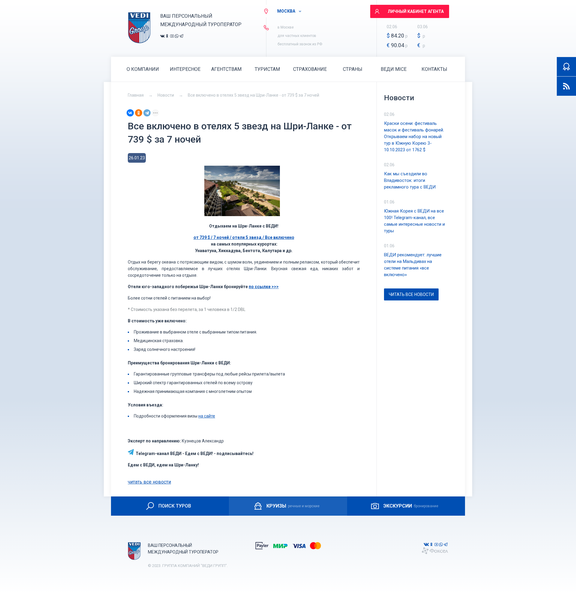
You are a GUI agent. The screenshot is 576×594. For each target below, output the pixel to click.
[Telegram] (147, 112)
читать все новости (149, 482)
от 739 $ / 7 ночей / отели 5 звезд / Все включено (244, 237)
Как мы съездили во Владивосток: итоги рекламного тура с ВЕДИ (410, 180)
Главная (136, 95)
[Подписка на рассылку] (566, 86)
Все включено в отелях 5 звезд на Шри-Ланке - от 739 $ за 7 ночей (253, 95)
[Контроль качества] (566, 66)
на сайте (206, 416)
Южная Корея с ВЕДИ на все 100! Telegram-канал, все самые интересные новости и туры (414, 221)
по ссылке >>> (264, 286)
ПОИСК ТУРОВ (174, 506)
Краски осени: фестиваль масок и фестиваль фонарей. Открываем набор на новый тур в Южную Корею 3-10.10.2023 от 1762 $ (414, 136)
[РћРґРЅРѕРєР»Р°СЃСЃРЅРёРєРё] (138, 112)
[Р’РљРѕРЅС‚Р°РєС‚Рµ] (130, 112)
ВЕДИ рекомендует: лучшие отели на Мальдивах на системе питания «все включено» (413, 264)
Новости (166, 95)
